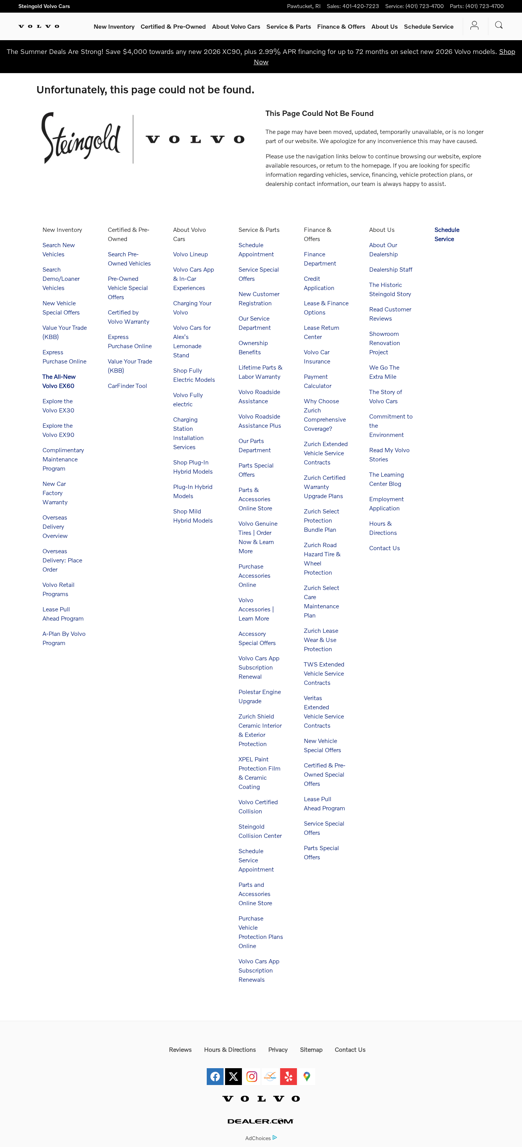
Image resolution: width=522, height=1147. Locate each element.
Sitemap (311, 1049)
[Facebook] (215, 1072)
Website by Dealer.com (261, 1121)
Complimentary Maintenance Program (63, 459)
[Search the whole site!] (499, 25)
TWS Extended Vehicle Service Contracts (324, 673)
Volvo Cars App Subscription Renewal (258, 667)
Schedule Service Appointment (256, 860)
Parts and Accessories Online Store (255, 893)
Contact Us (384, 547)
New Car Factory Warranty (55, 492)
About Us (384, 26)
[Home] (38, 26)
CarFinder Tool (127, 385)
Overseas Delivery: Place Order (62, 560)
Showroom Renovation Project (384, 342)
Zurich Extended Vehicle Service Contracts (326, 453)
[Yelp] (288, 1072)
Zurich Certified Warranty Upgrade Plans (324, 486)
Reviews (180, 1049)
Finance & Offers (341, 26)
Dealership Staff (390, 269)
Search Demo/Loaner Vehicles (60, 278)
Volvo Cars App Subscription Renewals (258, 970)
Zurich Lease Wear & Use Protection (321, 639)
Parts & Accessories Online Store (255, 499)
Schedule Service (429, 26)
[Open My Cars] (472, 26)
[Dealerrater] (270, 1072)
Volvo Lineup (190, 253)
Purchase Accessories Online (254, 575)
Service (288, 26)
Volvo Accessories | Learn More (256, 609)
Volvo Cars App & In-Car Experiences (193, 278)
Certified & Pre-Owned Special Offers (324, 774)
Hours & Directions (230, 1049)
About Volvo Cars (236, 26)
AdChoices (258, 1138)
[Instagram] (251, 1072)
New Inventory (114, 26)
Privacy (278, 1049)
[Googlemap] (306, 1072)
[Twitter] (233, 1072)
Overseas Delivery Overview (55, 526)
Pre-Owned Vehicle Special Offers (128, 287)
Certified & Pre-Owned (173, 26)
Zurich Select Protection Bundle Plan (321, 520)
